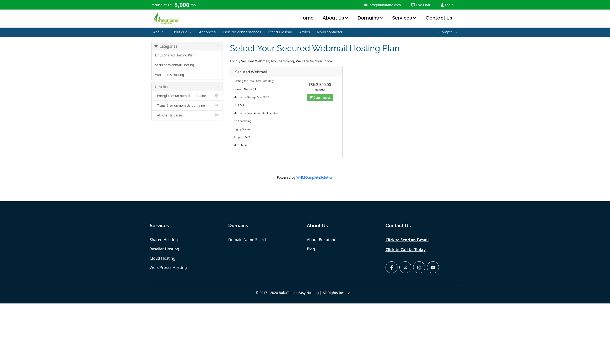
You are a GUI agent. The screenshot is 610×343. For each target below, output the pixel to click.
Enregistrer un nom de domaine (180, 96)
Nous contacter (329, 32)
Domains (368, 18)
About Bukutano (321, 239)
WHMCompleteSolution (314, 177)
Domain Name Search (248, 239)
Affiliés (304, 32)
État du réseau (280, 32)
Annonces (207, 32)
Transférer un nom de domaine (180, 105)
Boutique (181, 32)
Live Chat (423, 5)
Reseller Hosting (164, 249)
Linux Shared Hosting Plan (174, 55)
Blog (311, 249)
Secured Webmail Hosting (174, 65)
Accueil (159, 32)
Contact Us (439, 18)
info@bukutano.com (385, 5)
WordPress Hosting (169, 75)
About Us (333, 18)
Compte (447, 32)
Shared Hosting (164, 239)
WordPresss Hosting (168, 267)
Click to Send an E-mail (407, 239)
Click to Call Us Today (406, 249)
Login (449, 5)
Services (402, 18)
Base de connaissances (242, 32)
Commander (321, 98)
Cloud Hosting (162, 258)
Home (307, 18)
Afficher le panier (169, 115)
